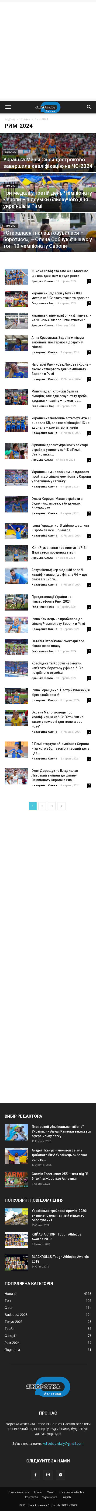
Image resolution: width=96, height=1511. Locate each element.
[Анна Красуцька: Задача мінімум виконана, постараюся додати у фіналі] (16, 343)
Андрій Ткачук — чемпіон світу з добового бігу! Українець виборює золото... (59, 1154)
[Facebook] (35, 1475)
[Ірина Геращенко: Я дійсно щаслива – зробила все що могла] (16, 531)
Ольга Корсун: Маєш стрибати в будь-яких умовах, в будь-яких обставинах (56, 503)
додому (10, 119)
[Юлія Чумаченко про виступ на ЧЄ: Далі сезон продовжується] (16, 553)
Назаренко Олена (44, 352)
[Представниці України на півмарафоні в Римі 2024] (16, 602)
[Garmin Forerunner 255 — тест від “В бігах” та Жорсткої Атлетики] (16, 1180)
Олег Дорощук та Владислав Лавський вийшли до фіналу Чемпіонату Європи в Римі (54, 775)
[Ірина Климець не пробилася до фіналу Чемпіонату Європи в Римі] (16, 625)
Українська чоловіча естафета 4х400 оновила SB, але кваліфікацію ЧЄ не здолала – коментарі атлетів (60, 422)
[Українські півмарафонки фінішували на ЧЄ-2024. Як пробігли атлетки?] (16, 321)
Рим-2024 (11, 152)
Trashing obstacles (71, 1492)
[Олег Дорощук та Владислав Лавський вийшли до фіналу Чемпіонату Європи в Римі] (16, 776)
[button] (89, 107)
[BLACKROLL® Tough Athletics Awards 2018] (16, 1262)
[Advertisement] (48, 50)
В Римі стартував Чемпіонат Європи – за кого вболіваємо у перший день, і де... (60, 748)
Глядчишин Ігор (42, 303)
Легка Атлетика (19, 1492)
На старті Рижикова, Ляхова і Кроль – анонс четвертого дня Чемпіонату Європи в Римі (61, 369)
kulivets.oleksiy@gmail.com (63, 1443)
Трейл (38, 1492)
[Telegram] (60, 1475)
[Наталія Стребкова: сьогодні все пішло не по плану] (16, 647)
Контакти (31, 1497)
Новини (25, 119)
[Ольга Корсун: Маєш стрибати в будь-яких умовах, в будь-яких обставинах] (16, 504)
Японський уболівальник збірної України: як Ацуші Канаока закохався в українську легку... (61, 1131)
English (66, 1497)
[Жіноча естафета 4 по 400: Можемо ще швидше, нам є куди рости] (16, 277)
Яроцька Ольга (42, 281)
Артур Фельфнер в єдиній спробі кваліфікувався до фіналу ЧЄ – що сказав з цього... (59, 574)
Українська (49, 1497)
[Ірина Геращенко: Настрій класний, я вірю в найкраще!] (16, 696)
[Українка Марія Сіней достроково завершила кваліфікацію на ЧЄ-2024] (48, 162)
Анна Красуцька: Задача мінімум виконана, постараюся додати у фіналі (57, 342)
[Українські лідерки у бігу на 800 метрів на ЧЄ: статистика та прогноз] (16, 299)
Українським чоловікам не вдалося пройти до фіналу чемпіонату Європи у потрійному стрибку (61, 476)
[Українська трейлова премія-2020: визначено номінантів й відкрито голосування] (16, 1216)
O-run (51, 1492)
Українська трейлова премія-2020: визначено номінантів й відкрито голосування (59, 1215)
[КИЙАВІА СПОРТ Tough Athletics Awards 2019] (16, 1240)
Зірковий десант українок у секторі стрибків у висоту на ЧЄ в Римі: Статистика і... (59, 449)
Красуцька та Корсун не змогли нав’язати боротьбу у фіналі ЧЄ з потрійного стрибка (57, 667)
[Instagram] (48, 1475)
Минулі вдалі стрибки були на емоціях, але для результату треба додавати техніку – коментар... (59, 395)
